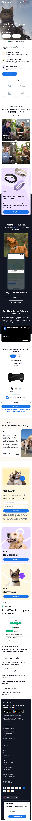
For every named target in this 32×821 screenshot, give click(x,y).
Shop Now (9, 74)
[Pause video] (26, 36)
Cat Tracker (16, 36)
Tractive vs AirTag (8, 774)
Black (11, 391)
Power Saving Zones (9, 777)
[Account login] (21, 2)
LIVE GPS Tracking (8, 762)
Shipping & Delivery (8, 729)
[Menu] (28, 2)
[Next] (18, 115)
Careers (5, 748)
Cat (19, 498)
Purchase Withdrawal (9, 738)
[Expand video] (29, 36)
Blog (4, 753)
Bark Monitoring (7, 767)
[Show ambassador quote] (13, 121)
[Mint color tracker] (20, 388)
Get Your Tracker (16, 302)
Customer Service (8, 733)
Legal (4, 804)
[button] (13, 356)
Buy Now (16, 406)
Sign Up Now (16, 510)
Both (24, 498)
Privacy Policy (22, 521)
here (23, 411)
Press (4, 750)
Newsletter (6, 755)
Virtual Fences (7, 769)
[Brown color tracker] (16, 388)
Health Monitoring (8, 765)
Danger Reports (7, 772)
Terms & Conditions (14, 521)
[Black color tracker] (12, 388)
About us (5, 745)
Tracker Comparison (9, 736)
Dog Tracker (6, 36)
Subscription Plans (8, 731)
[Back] (13, 115)
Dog (13, 498)
